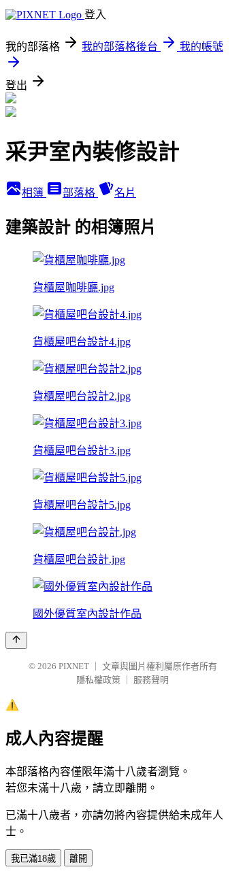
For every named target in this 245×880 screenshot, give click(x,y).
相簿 (34, 193)
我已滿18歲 (33, 858)
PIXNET (74, 666)
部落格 (80, 193)
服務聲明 (151, 680)
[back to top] (16, 640)
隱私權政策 (98, 680)
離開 (78, 858)
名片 (125, 193)
